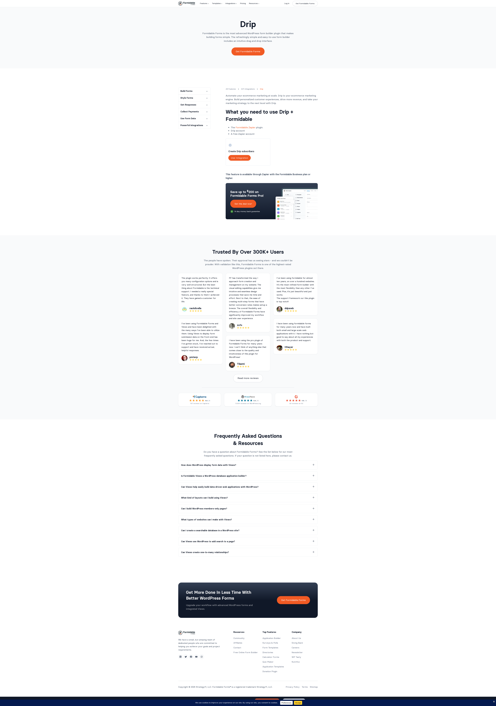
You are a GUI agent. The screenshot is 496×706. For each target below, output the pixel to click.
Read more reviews (248, 378)
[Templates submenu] (221, 3)
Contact (237, 647)
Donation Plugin (269, 671)
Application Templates (273, 666)
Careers (295, 647)
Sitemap (314, 687)
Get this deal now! (243, 203)
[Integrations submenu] (236, 3)
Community (239, 638)
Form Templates (270, 647)
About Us (296, 638)
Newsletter (297, 652)
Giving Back (297, 642)
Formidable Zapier (245, 127)
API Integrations (248, 89)
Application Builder (271, 638)
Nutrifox (296, 661)
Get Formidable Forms (305, 3)
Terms (305, 687)
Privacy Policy (293, 687)
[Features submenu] (208, 3)
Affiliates (237, 642)
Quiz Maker (267, 661)
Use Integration (239, 158)
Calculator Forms (270, 657)
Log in (286, 3)
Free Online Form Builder (245, 652)
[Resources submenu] (258, 3)
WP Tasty (296, 657)
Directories (267, 652)
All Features (231, 89)
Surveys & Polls (270, 642)
